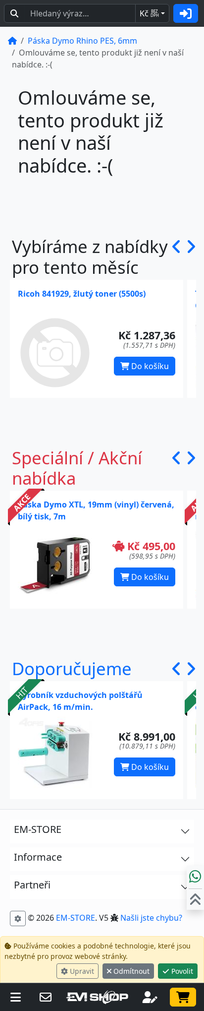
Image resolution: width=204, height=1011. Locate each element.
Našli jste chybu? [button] (151, 917)
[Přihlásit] (185, 13)
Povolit (181, 971)
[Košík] (183, 997)
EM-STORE (75, 917)
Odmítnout (130, 971)
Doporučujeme (72, 668)
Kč (149, 13)
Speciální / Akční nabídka (77, 468)
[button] (176, 256)
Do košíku (149, 366)
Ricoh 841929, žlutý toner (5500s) (82, 293)
